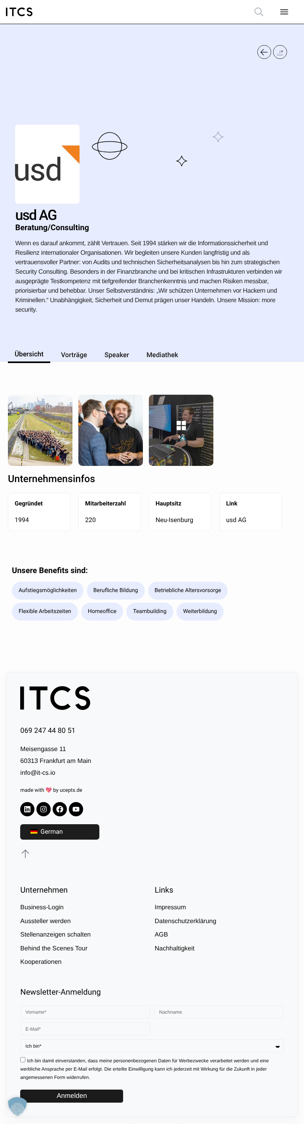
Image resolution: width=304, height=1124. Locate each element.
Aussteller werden (45, 921)
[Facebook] (60, 809)
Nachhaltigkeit (175, 948)
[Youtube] (76, 809)
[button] (280, 52)
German (51, 831)
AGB (161, 934)
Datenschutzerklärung (186, 921)
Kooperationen (40, 962)
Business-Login (41, 907)
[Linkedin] (27, 809)
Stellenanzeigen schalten (55, 934)
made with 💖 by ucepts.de (51, 790)
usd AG (236, 520)
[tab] (29, 353)
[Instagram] (43, 809)
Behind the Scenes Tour (53, 948)
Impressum (170, 907)
